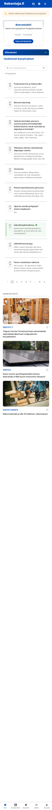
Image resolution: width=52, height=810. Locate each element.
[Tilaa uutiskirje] (33, 3)
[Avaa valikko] (45, 3)
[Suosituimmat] (39, 3)
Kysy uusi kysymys (23, 41)
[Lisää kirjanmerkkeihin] (47, 327)
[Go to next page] (44, 282)
